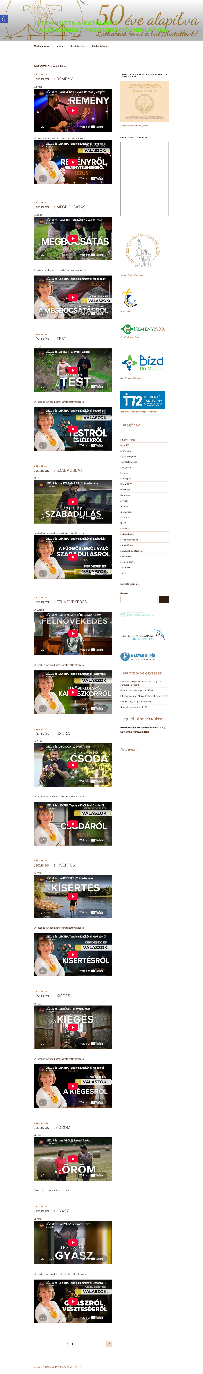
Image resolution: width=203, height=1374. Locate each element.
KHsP (123, 523)
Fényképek (125, 478)
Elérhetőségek (99, 46)
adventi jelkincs (127, 439)
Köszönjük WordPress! (70, 1367)
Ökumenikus (126, 556)
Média (60, 46)
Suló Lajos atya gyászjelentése (134, 707)
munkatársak (126, 545)
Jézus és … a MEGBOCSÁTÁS (59, 207)
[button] (4, 19)
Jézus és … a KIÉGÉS (52, 995)
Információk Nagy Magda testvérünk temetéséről (143, 696)
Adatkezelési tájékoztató (45, 1367)
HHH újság (125, 489)
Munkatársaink (41, 46)
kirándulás (125, 528)
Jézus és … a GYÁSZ (51, 1211)
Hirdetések (125, 495)
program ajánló (127, 562)
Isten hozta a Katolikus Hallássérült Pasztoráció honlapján (101, 26)
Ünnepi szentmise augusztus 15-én (137, 690)
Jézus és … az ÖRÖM (52, 1127)
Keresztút (125, 517)
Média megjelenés (129, 539)
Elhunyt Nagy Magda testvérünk (135, 701)
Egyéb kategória (128, 456)
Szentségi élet (77, 46)
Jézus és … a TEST (50, 338)
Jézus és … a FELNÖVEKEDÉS (60, 602)
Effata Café (125, 451)
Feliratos (124, 473)
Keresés (124, 593)
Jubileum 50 (126, 512)
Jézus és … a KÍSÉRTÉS (54, 865)
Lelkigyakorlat (127, 534)
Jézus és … (125, 506)
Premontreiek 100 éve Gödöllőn (138, 727)
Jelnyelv (124, 500)
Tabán (123, 573)
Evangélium (126, 467)
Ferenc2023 (126, 484)
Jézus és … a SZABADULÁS (58, 470)
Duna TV (124, 445)
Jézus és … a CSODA (52, 733)
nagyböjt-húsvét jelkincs (131, 551)
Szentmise (125, 567)
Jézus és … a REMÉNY (53, 79)
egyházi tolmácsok (129, 462)
